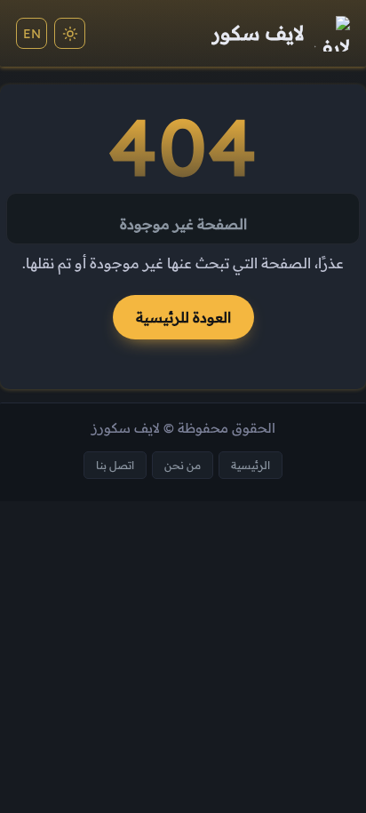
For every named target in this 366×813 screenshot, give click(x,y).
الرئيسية (250, 465)
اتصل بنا (115, 465)
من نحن (182, 465)
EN (32, 34)
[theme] (69, 33)
